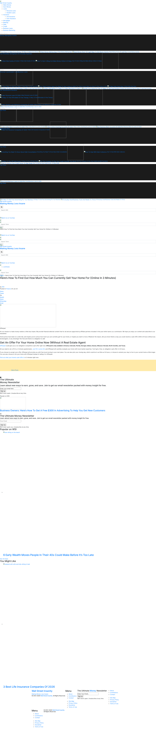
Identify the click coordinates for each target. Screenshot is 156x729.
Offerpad (3, 346)
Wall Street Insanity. (46, 696)
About (70, 694)
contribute (6, 267)
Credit (5, 26)
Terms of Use (73, 707)
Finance (8, 289)
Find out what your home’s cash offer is (12, 357)
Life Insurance (10, 16)
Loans (5, 9)
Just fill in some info (39, 349)
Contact (71, 698)
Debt (4, 24)
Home (2, 275)
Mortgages (6, 20)
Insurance (6, 14)
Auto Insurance (11, 18)
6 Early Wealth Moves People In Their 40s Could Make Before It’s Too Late (48, 555)
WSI (3, 287)
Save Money (7, 7)
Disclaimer (72, 705)
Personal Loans (11, 11)
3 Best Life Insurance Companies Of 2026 (29, 686)
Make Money (7, 5)
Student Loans (10, 13)
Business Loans (8, 28)
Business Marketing (9, 30)
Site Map (71, 701)
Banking (5, 22)
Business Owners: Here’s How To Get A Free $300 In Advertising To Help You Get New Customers (52, 410)
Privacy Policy (73, 703)
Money (93, 691)
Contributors (72, 696)
